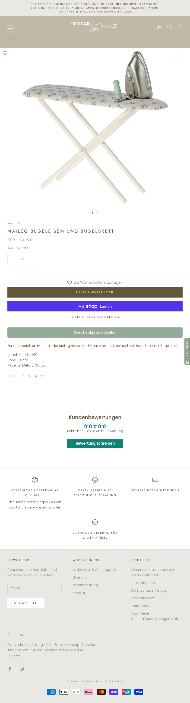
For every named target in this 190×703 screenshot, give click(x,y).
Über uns (80, 577)
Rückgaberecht (143, 583)
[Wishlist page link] (12, 40)
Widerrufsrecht (143, 598)
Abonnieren (26, 603)
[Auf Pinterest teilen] (36, 376)
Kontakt (79, 592)
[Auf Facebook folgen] (9, 668)
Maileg (13, 223)
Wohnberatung (85, 585)
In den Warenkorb (95, 292)
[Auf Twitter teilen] (29, 376)
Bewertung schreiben (95, 443)
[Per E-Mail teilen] (42, 376)
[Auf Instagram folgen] (21, 668)
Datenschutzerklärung (149, 590)
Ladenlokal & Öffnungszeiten (96, 569)
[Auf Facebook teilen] (23, 376)
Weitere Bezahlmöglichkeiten (95, 317)
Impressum (140, 605)
